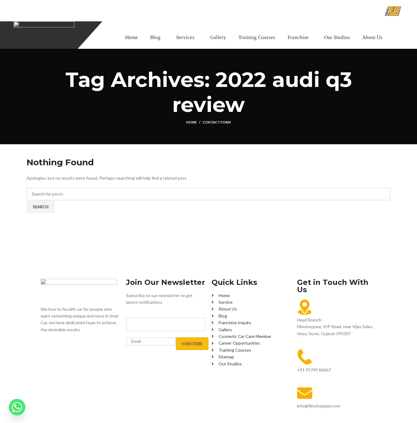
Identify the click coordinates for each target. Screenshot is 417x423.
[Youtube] (80, 346)
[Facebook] (48, 346)
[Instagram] (64, 346)
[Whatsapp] (17, 407)
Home (191, 122)
